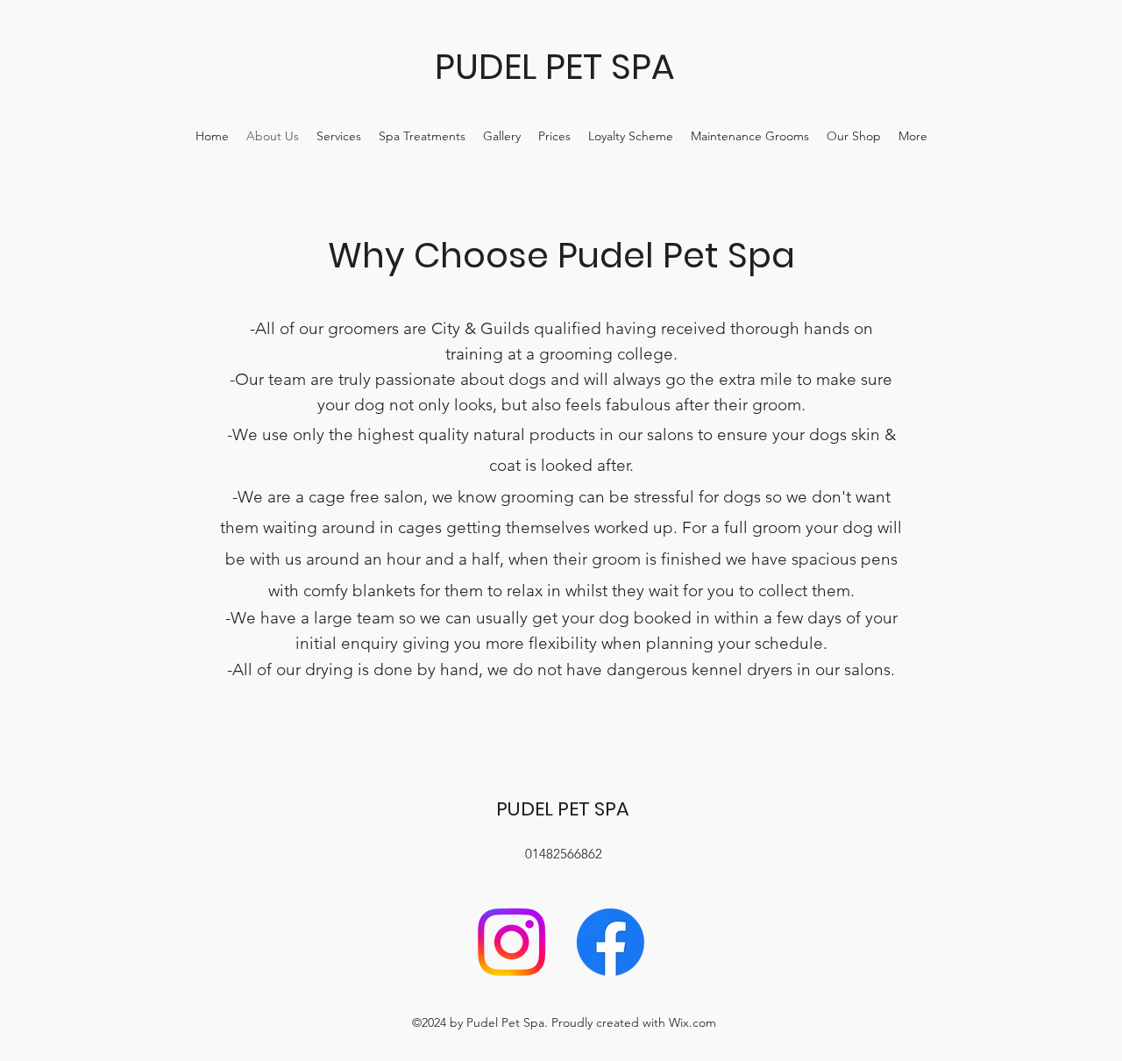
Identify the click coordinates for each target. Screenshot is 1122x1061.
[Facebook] (610, 942)
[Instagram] (511, 942)
